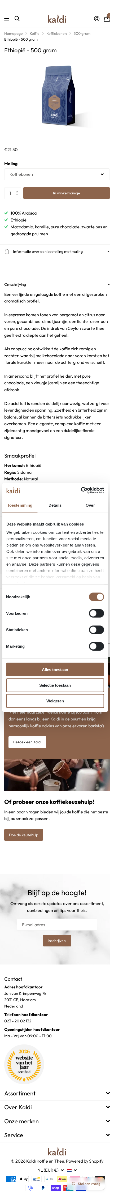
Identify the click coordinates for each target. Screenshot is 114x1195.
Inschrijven (55, 946)
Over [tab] (90, 505)
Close (55, 1098)
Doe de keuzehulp (23, 840)
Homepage (13, 33)
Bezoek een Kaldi (27, 748)
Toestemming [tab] (19, 505)
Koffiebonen (56, 33)
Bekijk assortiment (7, 18)
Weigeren (55, 701)
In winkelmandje (66, 193)
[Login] (96, 18)
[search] (17, 19)
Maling (10, 163)
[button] (18, 189)
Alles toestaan (55, 669)
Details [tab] (55, 505)
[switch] (96, 613)
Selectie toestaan (55, 685)
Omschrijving (15, 281)
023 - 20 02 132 (17, 1026)
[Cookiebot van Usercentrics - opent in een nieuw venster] (81, 490)
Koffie (35, 33)
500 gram (82, 33)
